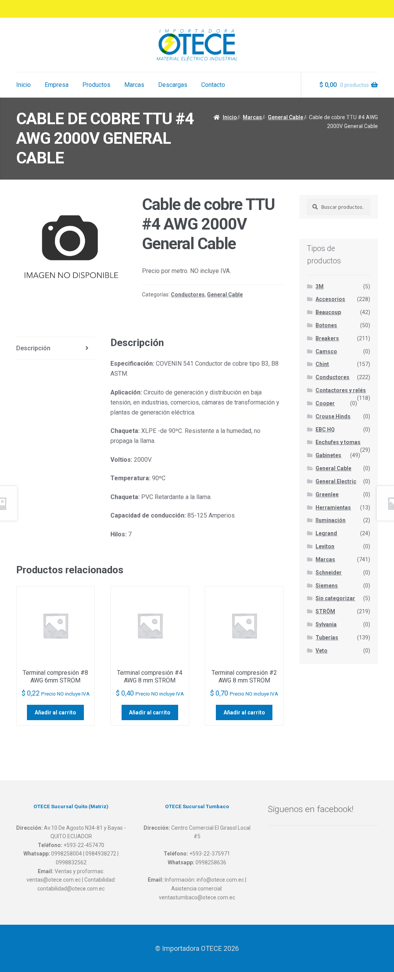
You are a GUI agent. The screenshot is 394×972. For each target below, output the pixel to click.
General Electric (336, 481)
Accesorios (330, 299)
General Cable (285, 117)
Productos (96, 84)
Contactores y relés (341, 390)
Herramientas (333, 507)
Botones (326, 325)
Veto (321, 650)
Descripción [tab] (33, 348)
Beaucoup (328, 312)
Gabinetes (328, 455)
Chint (322, 364)
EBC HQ (325, 429)
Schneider (329, 572)
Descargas (172, 84)
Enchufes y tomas (338, 442)
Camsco (326, 351)
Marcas (134, 84)
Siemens (327, 586)
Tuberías (327, 637)
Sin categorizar (335, 598)
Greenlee (327, 494)
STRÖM (325, 611)
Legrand (326, 533)
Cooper (325, 403)
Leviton (325, 546)
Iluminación (331, 520)
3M (320, 286)
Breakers (327, 338)
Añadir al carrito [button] (55, 712)
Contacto (213, 84)
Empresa (56, 84)
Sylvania (326, 624)
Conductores (188, 294)
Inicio (23, 84)
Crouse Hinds (333, 416)
